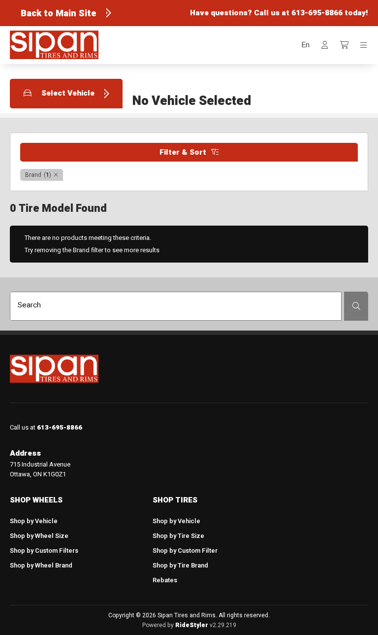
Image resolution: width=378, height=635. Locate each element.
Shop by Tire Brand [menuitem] (180, 565)
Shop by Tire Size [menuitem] (178, 535)
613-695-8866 (317, 12)
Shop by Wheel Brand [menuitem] (41, 565)
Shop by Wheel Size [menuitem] (39, 535)
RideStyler (191, 625)
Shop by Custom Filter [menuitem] (185, 550)
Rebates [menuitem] (165, 580)
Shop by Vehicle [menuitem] (34, 521)
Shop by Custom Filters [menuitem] (44, 550)
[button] (305, 45)
